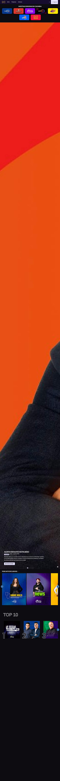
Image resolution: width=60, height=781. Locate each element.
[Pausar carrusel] (57, 567)
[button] (49, 2)
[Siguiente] (58, 629)
